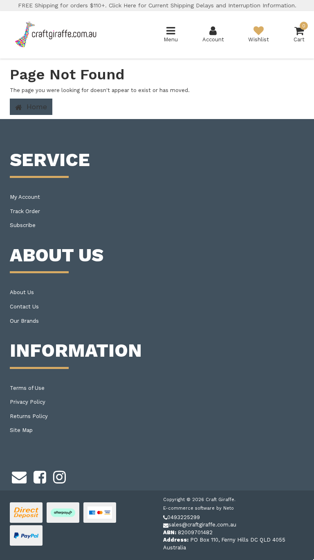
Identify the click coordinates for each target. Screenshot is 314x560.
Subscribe (23, 225)
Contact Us (24, 307)
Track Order (25, 211)
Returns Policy (29, 416)
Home (35, 106)
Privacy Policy (27, 402)
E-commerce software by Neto (198, 508)
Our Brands (24, 321)
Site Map (21, 430)
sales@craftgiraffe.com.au (202, 525)
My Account (25, 197)
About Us (22, 292)
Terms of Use (27, 388)
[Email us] (19, 476)
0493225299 (183, 517)
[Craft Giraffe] (55, 34)
